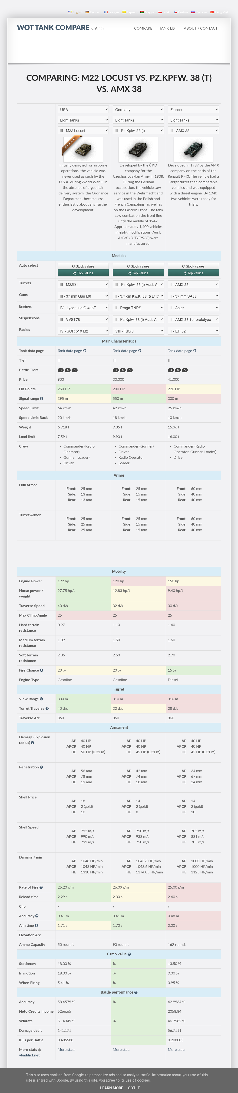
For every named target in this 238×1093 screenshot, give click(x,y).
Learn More (111, 1088)
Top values (84, 273)
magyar (150, 12)
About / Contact (201, 28)
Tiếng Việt (221, 12)
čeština (183, 12)
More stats (66, 1050)
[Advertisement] (119, 50)
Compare (143, 28)
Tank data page (70, 351)
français (114, 12)
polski (166, 12)
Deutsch (95, 12)
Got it (134, 1088)
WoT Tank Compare (60, 27)
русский (201, 12)
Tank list (168, 28)
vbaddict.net (29, 1055)
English (77, 12)
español (132, 12)
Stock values (84, 266)
